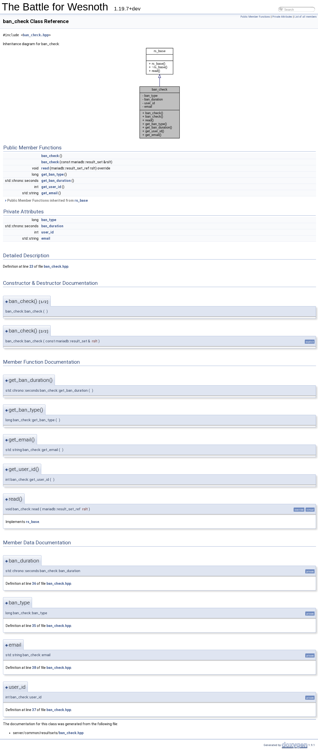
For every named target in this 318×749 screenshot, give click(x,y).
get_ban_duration (56, 181)
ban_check (50, 156)
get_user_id (51, 187)
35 (34, 626)
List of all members (305, 16)
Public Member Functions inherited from (47, 200)
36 (34, 584)
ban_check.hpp (36, 35)
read (45, 168)
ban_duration (52, 226)
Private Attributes (282, 16)
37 (34, 710)
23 (31, 266)
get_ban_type (52, 174)
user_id (47, 232)
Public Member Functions (255, 16)
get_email (49, 193)
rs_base (81, 200)
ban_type (48, 220)
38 (34, 668)
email (45, 238)
